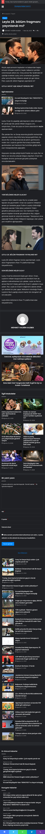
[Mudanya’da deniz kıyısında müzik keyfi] (12, 455)
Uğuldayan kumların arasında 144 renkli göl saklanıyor (28, 704)
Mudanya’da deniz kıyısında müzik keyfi (9, 464)
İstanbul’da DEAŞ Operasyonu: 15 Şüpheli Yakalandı (27, 648)
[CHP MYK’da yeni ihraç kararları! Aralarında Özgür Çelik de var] (8, 659)
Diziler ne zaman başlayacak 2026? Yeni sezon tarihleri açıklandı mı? (32, 415)
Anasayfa (6, 14)
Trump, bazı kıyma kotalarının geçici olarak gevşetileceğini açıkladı (18, 579)
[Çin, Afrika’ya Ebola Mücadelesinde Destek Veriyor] (8, 696)
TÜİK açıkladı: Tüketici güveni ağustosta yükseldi (26, 611)
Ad (3, 511)
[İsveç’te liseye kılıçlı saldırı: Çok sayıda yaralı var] (8, 562)
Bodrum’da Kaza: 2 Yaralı (24, 666)
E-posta (5, 519)
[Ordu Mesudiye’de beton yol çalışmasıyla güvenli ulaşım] (12, 429)
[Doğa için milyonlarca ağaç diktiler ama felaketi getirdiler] (8, 603)
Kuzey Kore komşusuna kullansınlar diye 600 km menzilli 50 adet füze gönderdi (28, 621)
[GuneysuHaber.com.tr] (22, 6)
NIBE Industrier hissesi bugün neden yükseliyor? (20, 586)
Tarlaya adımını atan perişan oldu (28, 733)
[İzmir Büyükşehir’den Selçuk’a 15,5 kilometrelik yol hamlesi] (33, 455)
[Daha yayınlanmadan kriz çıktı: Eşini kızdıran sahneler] (12, 404)
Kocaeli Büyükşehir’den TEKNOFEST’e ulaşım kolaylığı (26, 592)
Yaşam (13, 14)
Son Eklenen (22, 553)
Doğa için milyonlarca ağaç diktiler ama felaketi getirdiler (28, 602)
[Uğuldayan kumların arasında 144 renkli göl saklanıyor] (8, 706)
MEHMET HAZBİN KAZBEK (13, 30)
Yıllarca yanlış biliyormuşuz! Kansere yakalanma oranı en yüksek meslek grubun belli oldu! (31, 441)
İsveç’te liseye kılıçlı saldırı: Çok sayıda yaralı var (27, 561)
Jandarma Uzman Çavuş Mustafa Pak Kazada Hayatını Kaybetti (28, 676)
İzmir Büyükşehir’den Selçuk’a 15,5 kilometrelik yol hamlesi (32, 465)
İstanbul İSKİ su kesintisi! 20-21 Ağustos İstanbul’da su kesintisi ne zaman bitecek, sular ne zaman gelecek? (28, 724)
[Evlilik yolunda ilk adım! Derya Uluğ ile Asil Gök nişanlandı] (8, 632)
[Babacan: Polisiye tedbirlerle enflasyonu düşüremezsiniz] (8, 687)
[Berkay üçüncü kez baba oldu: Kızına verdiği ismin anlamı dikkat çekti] (7, 110)
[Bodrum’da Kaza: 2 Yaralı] (8, 669)
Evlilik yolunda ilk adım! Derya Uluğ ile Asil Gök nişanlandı (28, 630)
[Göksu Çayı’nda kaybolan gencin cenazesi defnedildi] (8, 715)
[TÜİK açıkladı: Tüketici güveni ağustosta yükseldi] (8, 613)
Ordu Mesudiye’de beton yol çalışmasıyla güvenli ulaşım (11, 439)
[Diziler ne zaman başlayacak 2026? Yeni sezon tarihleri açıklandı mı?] (33, 404)
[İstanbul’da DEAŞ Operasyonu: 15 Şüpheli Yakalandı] (8, 650)
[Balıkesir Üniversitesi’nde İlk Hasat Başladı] (8, 572)
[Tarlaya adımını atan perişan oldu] (8, 736)
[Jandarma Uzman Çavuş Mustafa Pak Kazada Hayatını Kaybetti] (8, 678)
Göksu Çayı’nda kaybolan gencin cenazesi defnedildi (27, 713)
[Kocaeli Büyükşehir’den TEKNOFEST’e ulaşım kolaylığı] (7, 100)
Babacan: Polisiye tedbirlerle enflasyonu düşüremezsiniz (26, 685)
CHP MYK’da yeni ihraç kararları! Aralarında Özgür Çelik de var (27, 658)
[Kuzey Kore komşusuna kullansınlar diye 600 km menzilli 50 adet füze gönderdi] (8, 622)
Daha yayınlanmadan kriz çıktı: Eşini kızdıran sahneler (11, 414)
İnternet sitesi (6, 527)
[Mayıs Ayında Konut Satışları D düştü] (8, 641)
